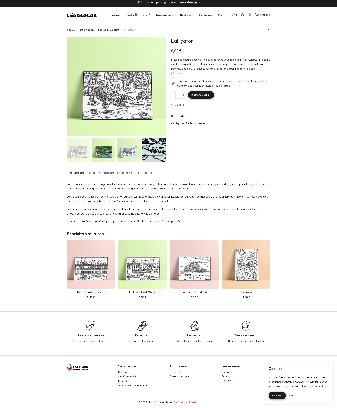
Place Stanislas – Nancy (91, 292)
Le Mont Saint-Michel (194, 292)
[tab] (75, 173)
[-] (173, 95)
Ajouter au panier (200, 94)
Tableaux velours (108, 29)
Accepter (277, 395)
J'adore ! (180, 104)
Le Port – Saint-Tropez (142, 292)
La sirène (246, 292)
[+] (183, 95)
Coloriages (87, 29)
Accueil (71, 29)
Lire (291, 395)
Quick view (108, 255)
